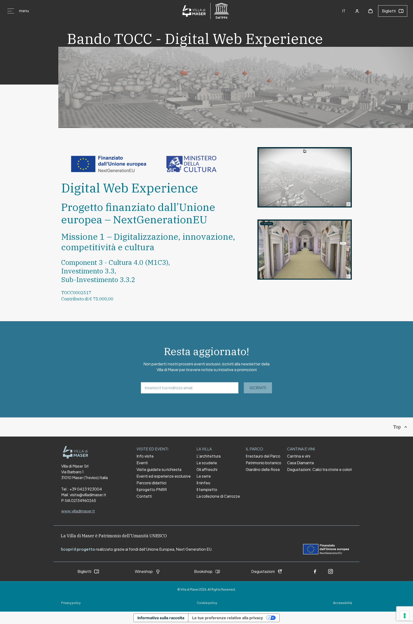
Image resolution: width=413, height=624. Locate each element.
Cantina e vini (298, 456)
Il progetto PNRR (151, 489)
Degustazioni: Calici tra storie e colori (319, 469)
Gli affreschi (206, 469)
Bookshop (203, 571)
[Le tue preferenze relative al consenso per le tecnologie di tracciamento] (404, 615)
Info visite (145, 456)
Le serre (203, 476)
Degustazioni (263, 571)
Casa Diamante (300, 462)
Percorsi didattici (151, 482)
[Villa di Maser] (75, 452)
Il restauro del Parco (263, 456)
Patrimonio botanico (263, 462)
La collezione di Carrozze (218, 496)
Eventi (142, 462)
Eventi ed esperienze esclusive (163, 476)
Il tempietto (206, 489)
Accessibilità (342, 603)
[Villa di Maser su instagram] (330, 571)
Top (397, 427)
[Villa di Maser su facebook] (315, 571)
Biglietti (389, 10)
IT (343, 10)
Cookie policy (207, 603)
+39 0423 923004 (86, 488)
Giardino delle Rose (263, 469)
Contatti (144, 496)
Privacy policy (71, 603)
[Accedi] (357, 11)
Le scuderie (206, 462)
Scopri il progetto (78, 549)
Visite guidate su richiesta (158, 469)
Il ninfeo (203, 482)
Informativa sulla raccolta (160, 617)
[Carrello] (370, 11)
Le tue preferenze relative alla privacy (227, 617)
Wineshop (144, 571)
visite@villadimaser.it (88, 494)
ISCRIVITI (258, 387)
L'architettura (208, 456)
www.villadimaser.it (78, 510)
